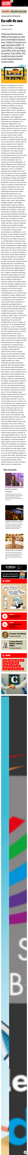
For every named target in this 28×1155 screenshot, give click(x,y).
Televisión (11, 660)
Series (22, 660)
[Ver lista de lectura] (25, 1152)
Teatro (16, 660)
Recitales (11, 663)
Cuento (9, 16)
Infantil (16, 669)
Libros (5, 669)
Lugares (18, 666)
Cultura (3, 16)
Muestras (12, 666)
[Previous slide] (3, 984)
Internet (10, 669)
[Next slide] (25, 984)
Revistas (5, 663)
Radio (17, 663)
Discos (21, 669)
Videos (5, 660)
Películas (5, 666)
